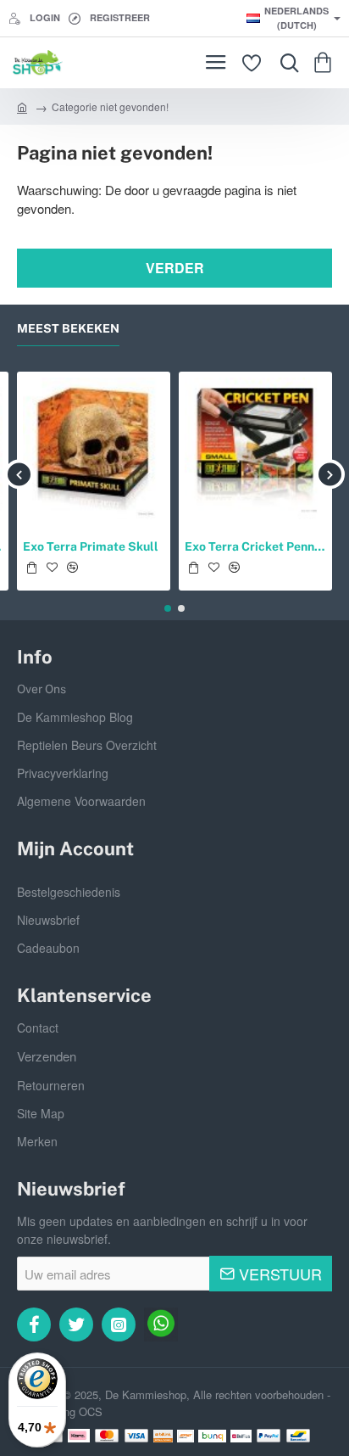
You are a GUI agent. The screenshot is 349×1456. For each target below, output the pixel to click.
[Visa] (136, 1435)
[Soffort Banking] (186, 1436)
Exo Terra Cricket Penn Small (255, 546)
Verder (175, 267)
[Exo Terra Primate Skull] (93, 448)
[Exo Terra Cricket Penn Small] (255, 448)
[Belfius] (241, 1436)
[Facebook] (34, 1324)
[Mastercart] (106, 1435)
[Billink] (163, 1436)
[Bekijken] (325, 62)
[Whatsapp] (161, 1324)
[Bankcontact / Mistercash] (298, 1435)
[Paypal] (268, 1435)
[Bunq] (212, 1436)
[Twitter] (76, 1324)
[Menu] (216, 62)
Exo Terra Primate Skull (90, 546)
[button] (31, 567)
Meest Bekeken (68, 328)
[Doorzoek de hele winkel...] (285, 62)
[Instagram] (119, 1324)
